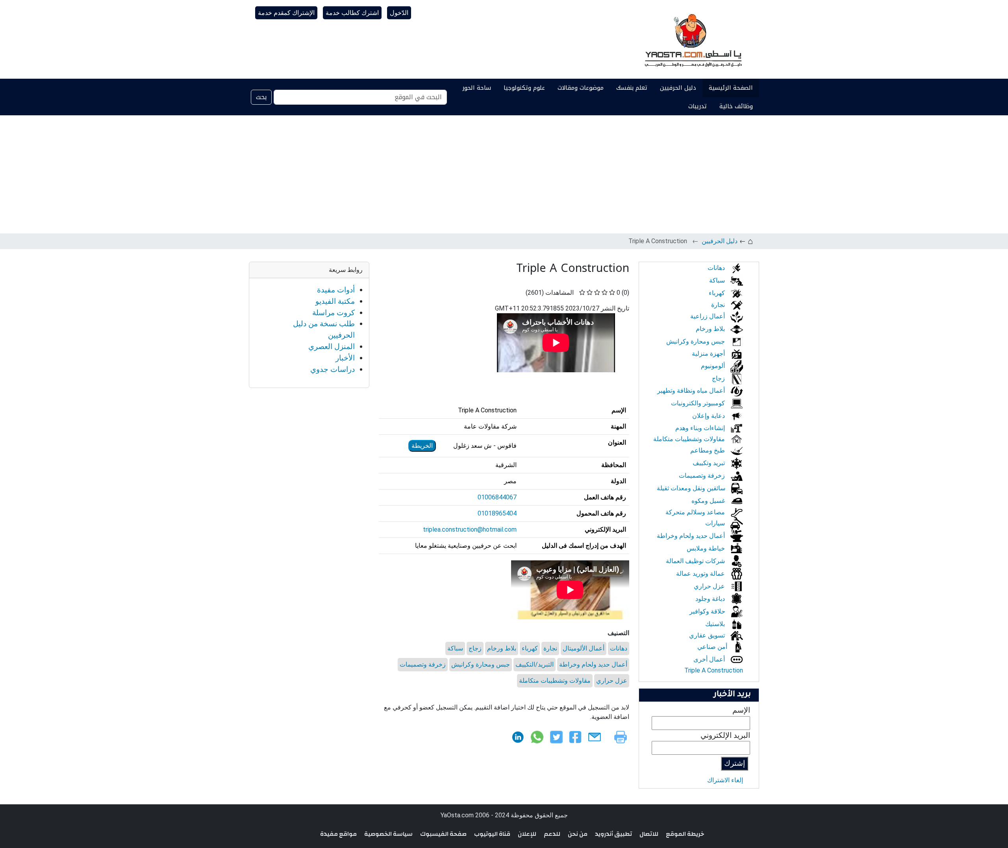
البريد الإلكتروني (725, 735)
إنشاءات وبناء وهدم (700, 428)
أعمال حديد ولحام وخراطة (593, 664)
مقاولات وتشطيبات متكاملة (555, 680)
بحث (261, 97)
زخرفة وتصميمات (423, 664)
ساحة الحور (476, 87)
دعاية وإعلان (709, 415)
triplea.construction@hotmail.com (470, 529)
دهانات (618, 648)
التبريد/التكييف (534, 664)
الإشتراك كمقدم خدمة (286, 13)
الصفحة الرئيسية (731, 87)
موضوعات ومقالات (581, 87)
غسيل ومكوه (708, 500)
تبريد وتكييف (709, 463)
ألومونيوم (713, 365)
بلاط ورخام (501, 648)
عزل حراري (611, 680)
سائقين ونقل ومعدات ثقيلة (692, 488)
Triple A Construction (713, 670)
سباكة (455, 648)
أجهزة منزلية (709, 353)
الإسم (741, 710)
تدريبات (697, 106)
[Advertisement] (504, 174)
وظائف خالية (736, 106)
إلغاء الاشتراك (725, 780)
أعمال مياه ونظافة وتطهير (691, 390)
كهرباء (530, 648)
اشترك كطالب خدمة (352, 13)
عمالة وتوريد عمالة (701, 573)
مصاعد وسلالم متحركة (695, 512)
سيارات (715, 523)
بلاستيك (715, 624)
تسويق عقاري (707, 635)
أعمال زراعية (708, 316)
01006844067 (497, 497)
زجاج (475, 648)
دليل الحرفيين (678, 87)
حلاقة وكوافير (708, 611)
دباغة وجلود (710, 598)
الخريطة (422, 445)
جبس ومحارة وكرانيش (480, 664)
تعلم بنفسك (631, 87)
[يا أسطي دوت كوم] (692, 39)
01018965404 (497, 513)
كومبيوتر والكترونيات (698, 403)
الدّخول (399, 13)
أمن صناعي (713, 646)
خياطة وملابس (706, 548)
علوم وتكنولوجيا (524, 87)
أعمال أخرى (709, 659)
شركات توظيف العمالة (696, 561)
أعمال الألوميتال (583, 648)
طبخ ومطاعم (708, 450)
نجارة (550, 648)
